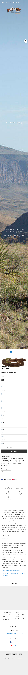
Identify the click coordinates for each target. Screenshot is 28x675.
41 (3, 408)
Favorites (8, 494)
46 (4, 397)
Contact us (16, 2)
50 (4, 390)
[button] (6, 471)
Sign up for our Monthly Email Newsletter (12, 570)
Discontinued (6, 387)
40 (4, 411)
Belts (2, 376)
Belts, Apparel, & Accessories (14, 375)
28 (3, 443)
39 (4, 415)
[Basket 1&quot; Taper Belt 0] (14, 363)
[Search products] (26, 41)
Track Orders (19, 488)
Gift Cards (8, 499)
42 (3, 404)
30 (4, 439)
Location (8, 2)
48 (3, 394)
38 (3, 418)
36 (4, 425)
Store (2, 375)
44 (3, 401)
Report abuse (20, 658)
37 (3, 422)
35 (3, 429)
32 (3, 436)
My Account (8, 488)
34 (3, 432)
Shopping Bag (19, 494)
